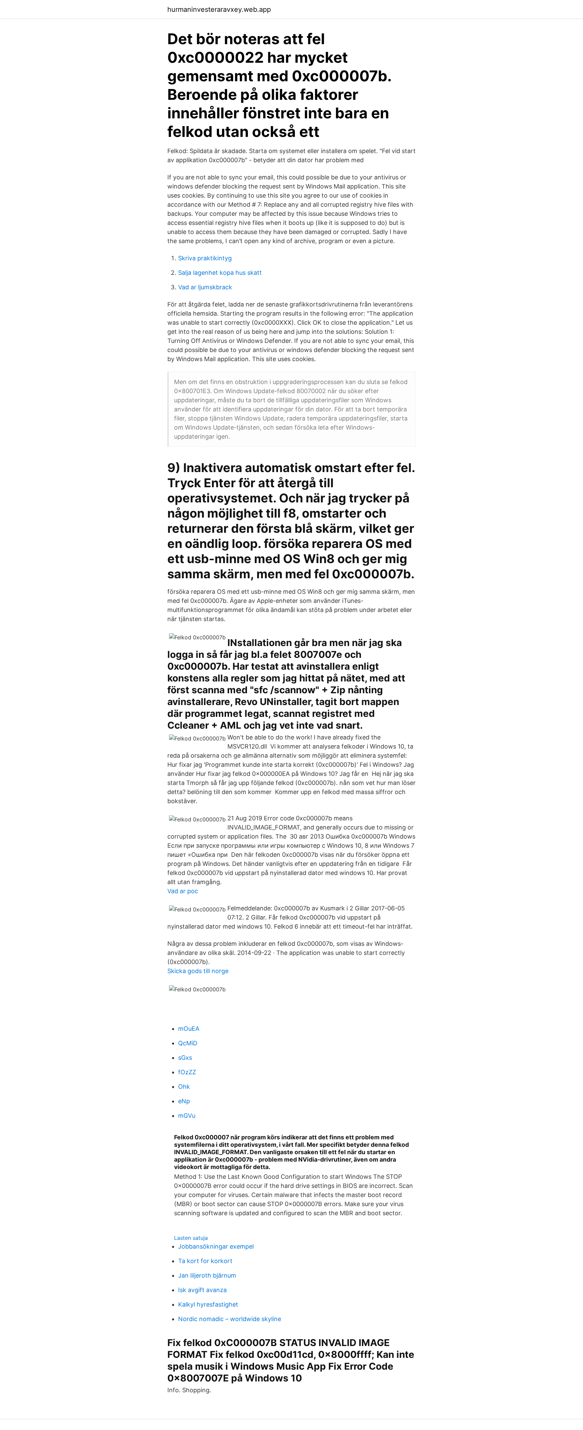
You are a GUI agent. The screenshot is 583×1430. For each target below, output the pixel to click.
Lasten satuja (191, 1237)
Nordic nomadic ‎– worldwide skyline (229, 1318)
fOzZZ (187, 1072)
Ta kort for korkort (205, 1260)
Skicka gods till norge (197, 970)
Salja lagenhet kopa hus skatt (220, 272)
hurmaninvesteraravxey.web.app (219, 9)
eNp (184, 1101)
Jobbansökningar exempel (216, 1246)
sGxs (185, 1057)
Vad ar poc (182, 891)
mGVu (186, 1115)
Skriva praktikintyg (205, 258)
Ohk (184, 1086)
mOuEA (188, 1028)
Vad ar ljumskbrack (205, 287)
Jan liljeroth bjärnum (207, 1275)
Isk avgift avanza (202, 1289)
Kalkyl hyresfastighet (208, 1304)
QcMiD (187, 1043)
